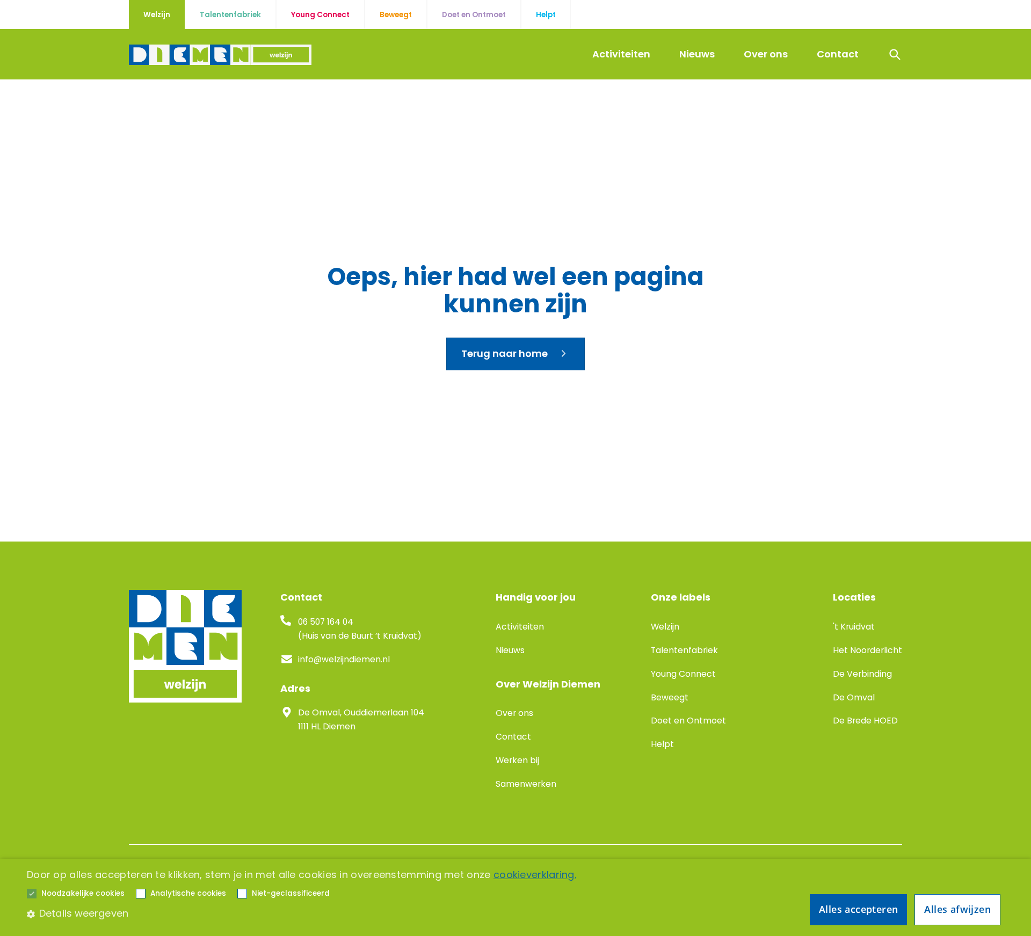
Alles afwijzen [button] (957, 909)
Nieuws (697, 54)
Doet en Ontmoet (688, 720)
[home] (220, 55)
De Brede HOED (865, 720)
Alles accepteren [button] (858, 909)
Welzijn (665, 626)
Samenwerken (526, 784)
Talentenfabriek (684, 650)
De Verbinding (862, 674)
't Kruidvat (854, 626)
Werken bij (517, 760)
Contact (838, 54)
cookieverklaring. (534, 874)
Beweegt (669, 697)
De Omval (854, 697)
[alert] (515, 897)
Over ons (766, 54)
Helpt (662, 744)
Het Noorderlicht (867, 650)
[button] (83, 893)
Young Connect (683, 674)
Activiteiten (621, 54)
